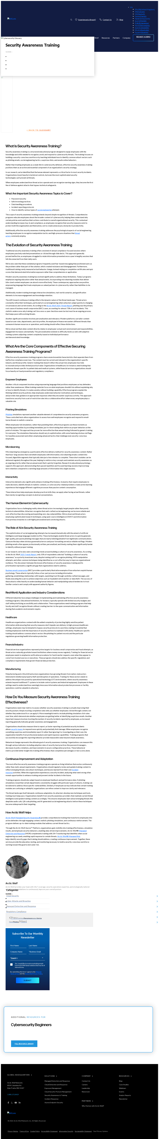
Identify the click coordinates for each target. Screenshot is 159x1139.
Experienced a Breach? (87, 20)
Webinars (122, 1088)
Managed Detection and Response (57, 1081)
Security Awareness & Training (56, 1095)
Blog (121, 20)
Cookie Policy (35, 1131)
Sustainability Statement (83, 1131)
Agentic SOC (57, 38)
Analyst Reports (125, 1095)
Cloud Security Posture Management (58, 1092)
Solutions (78, 38)
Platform (68, 38)
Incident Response (51, 1099)
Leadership (86, 1088)
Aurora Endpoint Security (54, 1102)
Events (121, 1092)
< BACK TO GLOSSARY (39, 130)
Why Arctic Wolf (92, 38)
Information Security (66, 1131)
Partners (116, 38)
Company (126, 38)
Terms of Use (24, 1131)
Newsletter (123, 1099)
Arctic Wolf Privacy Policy (33, 974)
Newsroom (86, 1092)
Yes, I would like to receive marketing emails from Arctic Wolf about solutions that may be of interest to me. (30, 965)
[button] (143, 38)
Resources (106, 38)
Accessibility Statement (49, 1131)
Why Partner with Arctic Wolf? (93, 1106)
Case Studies (124, 1085)
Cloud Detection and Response (56, 1085)
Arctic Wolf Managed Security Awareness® (23, 818)
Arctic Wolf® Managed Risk (68, 836)
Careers (85, 1085)
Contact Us (107, 20)
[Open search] (71, 19)
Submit (27, 980)
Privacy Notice (13, 1131)
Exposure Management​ (53, 1088)
